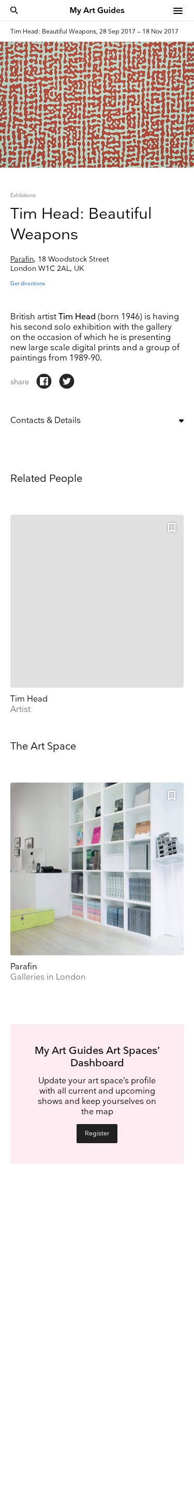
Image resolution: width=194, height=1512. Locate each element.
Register (97, 1133)
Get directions (27, 284)
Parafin (22, 259)
